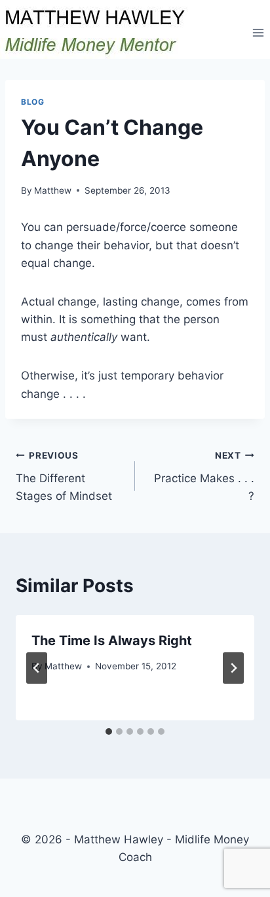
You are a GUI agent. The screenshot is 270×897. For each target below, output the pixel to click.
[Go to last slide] (36, 668)
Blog (32, 102)
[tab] (109, 731)
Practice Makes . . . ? (204, 476)
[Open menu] (258, 32)
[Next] (233, 668)
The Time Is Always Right (111, 640)
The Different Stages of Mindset (64, 476)
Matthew (52, 190)
